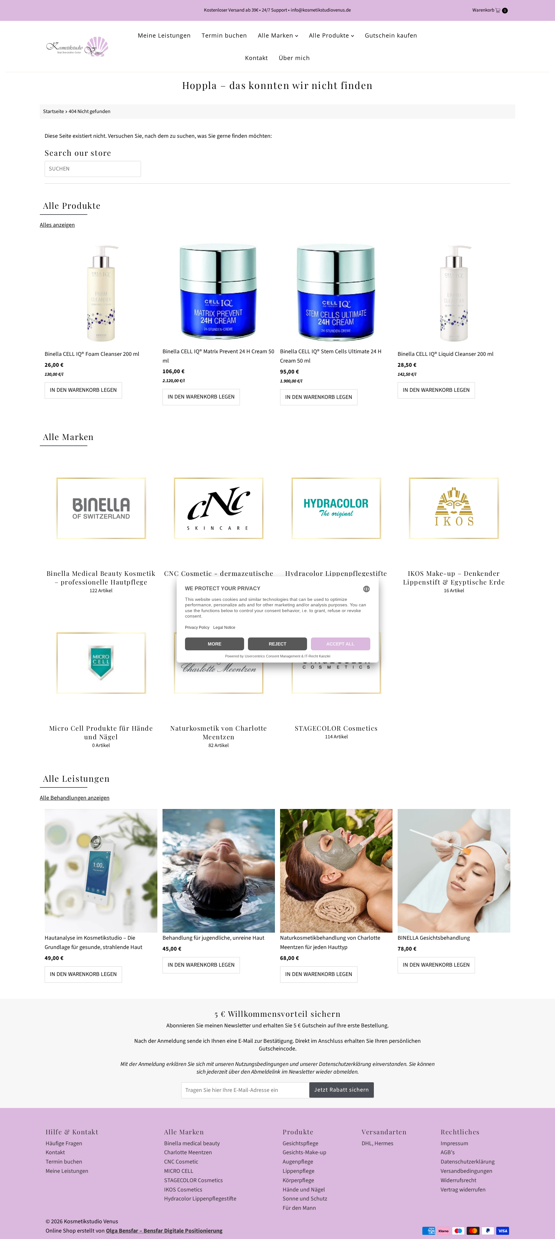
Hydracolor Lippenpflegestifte (200, 1199)
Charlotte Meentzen (188, 1152)
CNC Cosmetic (181, 1162)
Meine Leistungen (164, 35)
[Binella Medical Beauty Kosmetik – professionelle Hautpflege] (101, 508)
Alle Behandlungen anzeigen (75, 798)
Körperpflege (298, 1180)
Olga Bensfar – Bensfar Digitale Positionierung (164, 1231)
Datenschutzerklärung (468, 1162)
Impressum (454, 1143)
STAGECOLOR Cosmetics (193, 1180)
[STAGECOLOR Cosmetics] (336, 663)
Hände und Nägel (304, 1190)
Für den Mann (299, 1208)
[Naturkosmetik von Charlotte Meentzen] (219, 663)
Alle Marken (276, 35)
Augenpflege (298, 1162)
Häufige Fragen (64, 1143)
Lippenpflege (298, 1171)
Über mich (294, 58)
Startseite (53, 111)
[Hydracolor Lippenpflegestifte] (336, 508)
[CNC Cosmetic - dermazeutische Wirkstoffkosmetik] (219, 508)
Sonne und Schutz (305, 1199)
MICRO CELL (178, 1171)
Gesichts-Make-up (304, 1152)
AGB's (448, 1152)
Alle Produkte (330, 35)
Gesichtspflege (300, 1143)
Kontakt (256, 58)
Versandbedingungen (466, 1171)
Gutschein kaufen (391, 35)
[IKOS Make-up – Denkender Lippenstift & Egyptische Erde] (454, 508)
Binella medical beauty (192, 1143)
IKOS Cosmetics (183, 1190)
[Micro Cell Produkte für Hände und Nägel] (101, 663)
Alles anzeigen (57, 225)
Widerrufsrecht (458, 1180)
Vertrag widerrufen (463, 1190)
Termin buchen (224, 35)
